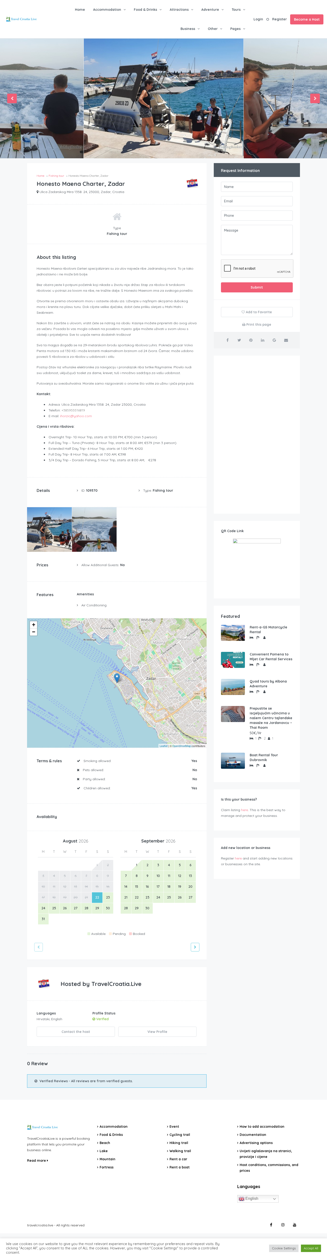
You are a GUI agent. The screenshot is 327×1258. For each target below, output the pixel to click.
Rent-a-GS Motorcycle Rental (268, 629)
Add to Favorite (258, 312)
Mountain (107, 1159)
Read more (37, 1160)
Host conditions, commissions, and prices (269, 1168)
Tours (236, 9)
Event (174, 1126)
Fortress (106, 1167)
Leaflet (164, 746)
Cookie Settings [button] (284, 1248)
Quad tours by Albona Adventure (268, 683)
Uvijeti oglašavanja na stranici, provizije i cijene (266, 1154)
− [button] (33, 632)
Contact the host (76, 1032)
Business (187, 29)
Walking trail (180, 1151)
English (251, 1199)
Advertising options (256, 1143)
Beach (105, 1143)
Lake (104, 1151)
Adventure (210, 9)
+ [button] (33, 625)
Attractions (179, 9)
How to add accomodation (262, 1126)
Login (258, 19)
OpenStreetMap (181, 746)
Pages (235, 29)
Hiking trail (178, 1143)
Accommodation (107, 9)
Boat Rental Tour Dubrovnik (264, 757)
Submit (257, 287)
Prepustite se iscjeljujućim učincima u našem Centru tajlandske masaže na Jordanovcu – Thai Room (271, 718)
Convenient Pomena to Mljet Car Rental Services (271, 656)
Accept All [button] (311, 1248)
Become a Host (307, 19)
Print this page (258, 324)
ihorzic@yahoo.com (76, 416)
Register (279, 19)
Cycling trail (179, 1135)
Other (213, 29)
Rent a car (178, 1159)
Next (315, 98)
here (244, 810)
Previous (12, 98)
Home (80, 9)
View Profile (157, 1032)
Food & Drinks (145, 9)
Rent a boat (179, 1167)
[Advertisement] (257, 435)
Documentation (253, 1135)
